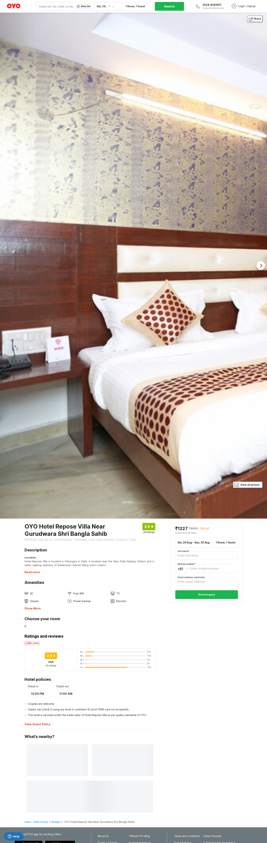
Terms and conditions (187, 836)
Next (260, 265)
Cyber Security (212, 836)
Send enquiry (206, 594)
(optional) (191, 577)
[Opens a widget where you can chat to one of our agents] (14, 836)
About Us (103, 836)
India (27, 821)
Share (257, 18)
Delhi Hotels (41, 821)
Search (169, 6)
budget (56, 821)
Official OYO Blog (139, 836)
